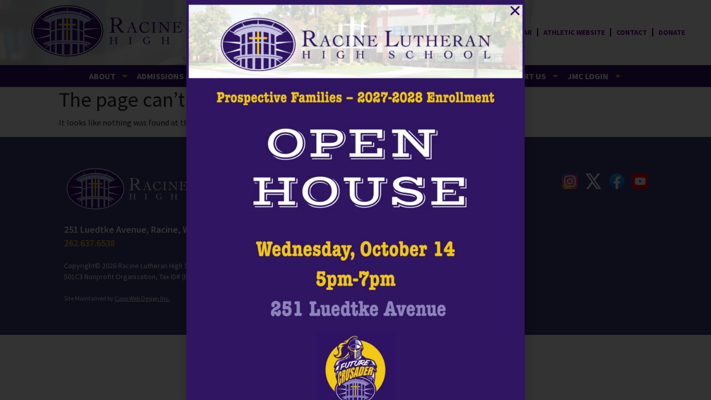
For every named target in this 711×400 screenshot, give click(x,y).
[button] (515, 10)
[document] (355, 200)
